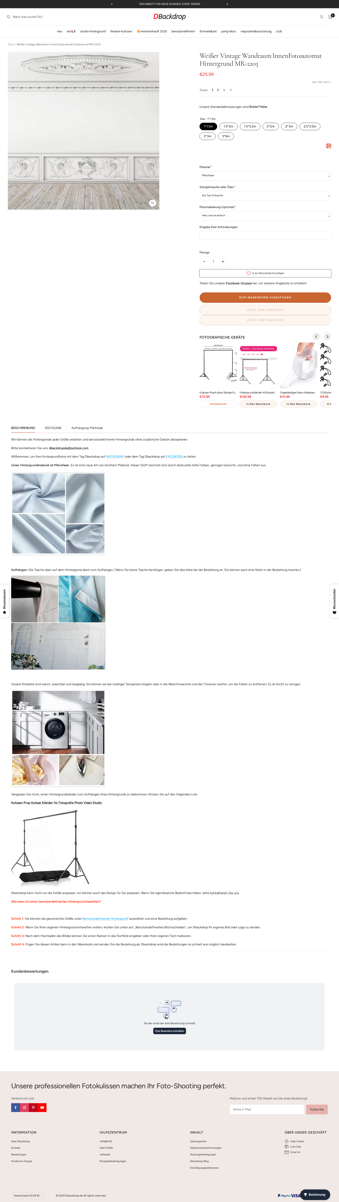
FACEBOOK (174, 456)
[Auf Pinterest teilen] (218, 90)
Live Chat (295, 1146)
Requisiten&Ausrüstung (256, 31)
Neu (59, 31)
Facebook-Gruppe (21, 1161)
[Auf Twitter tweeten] (224, 90)
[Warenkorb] (330, 17)
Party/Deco (228, 31)
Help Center (297, 1141)
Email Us (295, 1152)
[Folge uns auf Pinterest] (33, 1107)
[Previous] (316, 337)
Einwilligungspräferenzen (204, 1167)
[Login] (321, 16)
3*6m (226, 136)
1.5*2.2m (250, 126)
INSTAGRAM (115, 456)
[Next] (327, 337)
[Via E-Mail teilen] (230, 90)
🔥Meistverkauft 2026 (152, 31)
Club (279, 31)
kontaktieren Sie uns (224, 893)
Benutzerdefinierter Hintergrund (105, 918)
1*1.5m (208, 126)
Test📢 (71, 31)
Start (11, 44)
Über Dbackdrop (20, 1141)
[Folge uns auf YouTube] (42, 1107)
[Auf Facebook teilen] (212, 90)
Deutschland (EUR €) (27, 1195)
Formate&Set (208, 31)
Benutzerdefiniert (183, 31)
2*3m (289, 126)
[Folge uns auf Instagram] (24, 1107)
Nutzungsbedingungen (203, 1154)
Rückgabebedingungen (113, 1161)
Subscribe (317, 1109)
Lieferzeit (105, 1154)
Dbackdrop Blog (199, 1161)
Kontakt (15, 1147)
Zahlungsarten (198, 1141)
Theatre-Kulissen (121, 31)
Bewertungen (18, 1154)
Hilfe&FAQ (106, 1141)
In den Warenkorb (258, 403)
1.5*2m (228, 126)
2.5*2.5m (310, 126)
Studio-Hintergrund (93, 31)
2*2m (271, 126)
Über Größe (106, 1147)
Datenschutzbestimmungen (205, 1147)
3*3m (207, 136)
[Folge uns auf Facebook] (15, 1107)
